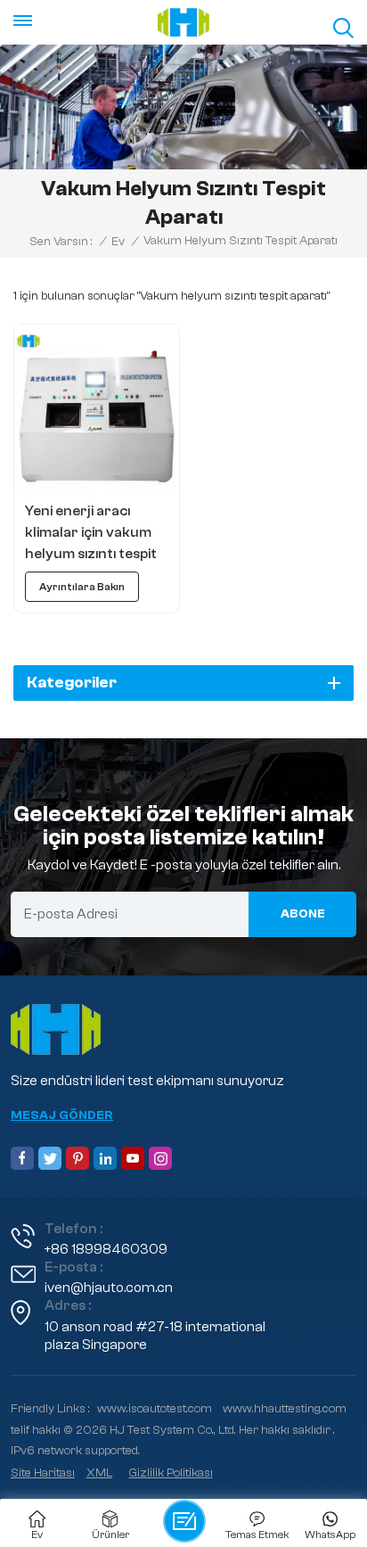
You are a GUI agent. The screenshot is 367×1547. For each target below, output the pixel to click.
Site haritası (43, 1473)
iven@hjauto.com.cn (109, 1288)
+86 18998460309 (106, 1249)
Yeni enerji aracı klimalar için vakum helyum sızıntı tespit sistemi (91, 533)
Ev (118, 242)
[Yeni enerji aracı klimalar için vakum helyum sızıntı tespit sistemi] (96, 407)
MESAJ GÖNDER (62, 1115)
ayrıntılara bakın (82, 586)
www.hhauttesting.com (285, 1409)
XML (99, 1473)
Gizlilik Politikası (171, 1473)
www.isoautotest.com (154, 1409)
